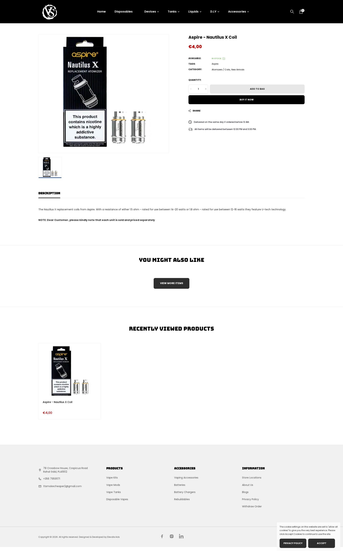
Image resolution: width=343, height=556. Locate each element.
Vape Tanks (113, 492)
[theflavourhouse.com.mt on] (181, 536)
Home (101, 11)
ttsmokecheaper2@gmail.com (62, 486)
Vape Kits (112, 477)
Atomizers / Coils (221, 69)
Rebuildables (182, 499)
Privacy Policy (250, 499)
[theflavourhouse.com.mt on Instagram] (171, 536)
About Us (247, 485)
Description (49, 193)
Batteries (179, 485)
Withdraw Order (252, 506)
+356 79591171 (51, 478)
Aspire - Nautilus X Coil (57, 402)
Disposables (124, 11)
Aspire (215, 63)
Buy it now (247, 99)
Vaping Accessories (186, 477)
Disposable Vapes (117, 499)
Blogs (245, 492)
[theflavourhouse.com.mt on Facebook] (162, 536)
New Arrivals (237, 69)
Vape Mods (113, 485)
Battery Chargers (184, 492)
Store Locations (251, 477)
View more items (171, 283)
